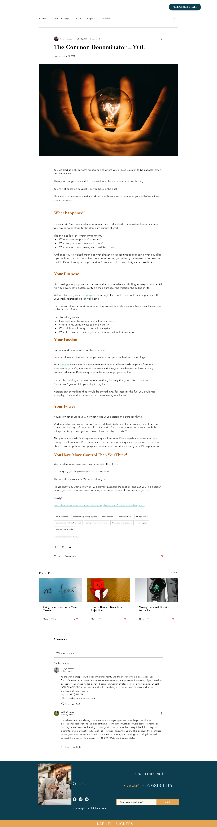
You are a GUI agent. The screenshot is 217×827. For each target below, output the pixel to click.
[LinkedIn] (152, 7)
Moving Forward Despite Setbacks (154, 609)
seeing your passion (65, 529)
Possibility (105, 18)
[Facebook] (157, 7)
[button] (174, 18)
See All (174, 572)
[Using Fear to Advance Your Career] (60, 590)
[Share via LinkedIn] (69, 547)
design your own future (96, 522)
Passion (78, 18)
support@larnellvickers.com (89, 808)
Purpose (91, 18)
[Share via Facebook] (55, 547)
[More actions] (161, 39)
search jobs (142, 522)
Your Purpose (62, 516)
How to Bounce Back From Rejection (107, 609)
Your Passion (108, 516)
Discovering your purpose (85, 516)
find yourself (141, 516)
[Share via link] (77, 547)
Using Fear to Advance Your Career (60, 609)
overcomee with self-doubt (68, 522)
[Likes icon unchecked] (63, 704)
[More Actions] (161, 670)
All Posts (43, 18)
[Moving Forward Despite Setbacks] (156, 590)
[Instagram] (162, 7)
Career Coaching (61, 18)
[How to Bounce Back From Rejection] (108, 590)
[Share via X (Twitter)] (62, 547)
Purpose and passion (122, 522)
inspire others (125, 516)
